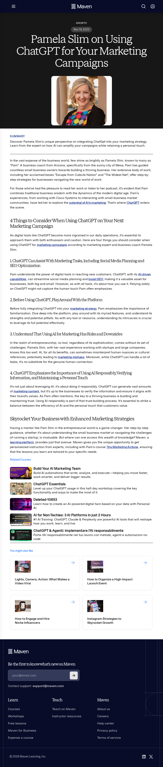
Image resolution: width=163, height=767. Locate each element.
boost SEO (95, 279)
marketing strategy (83, 308)
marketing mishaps (71, 357)
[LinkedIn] (144, 756)
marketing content (26, 391)
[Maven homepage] (81, 6)
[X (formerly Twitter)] (151, 756)
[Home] (18, 651)
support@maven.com (48, 686)
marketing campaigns (52, 245)
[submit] (74, 675)
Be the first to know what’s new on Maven (41, 664)
